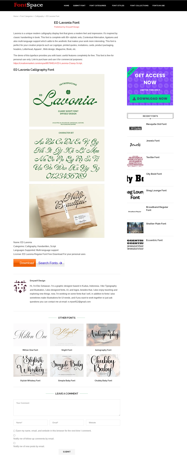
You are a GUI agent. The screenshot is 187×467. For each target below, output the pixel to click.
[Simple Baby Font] (67, 365)
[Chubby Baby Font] (103, 365)
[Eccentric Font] (135, 244)
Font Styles (118, 6)
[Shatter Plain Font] (135, 227)
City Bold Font (154, 174)
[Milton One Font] (30, 335)
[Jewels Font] (135, 144)
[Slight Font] (67, 335)
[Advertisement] (150, 39)
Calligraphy (39, 16)
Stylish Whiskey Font (30, 381)
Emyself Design (72, 27)
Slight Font (66, 350)
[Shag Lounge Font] (135, 194)
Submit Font (79, 6)
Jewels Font (153, 140)
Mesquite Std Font (156, 124)
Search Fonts (48, 263)
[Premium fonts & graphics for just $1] (150, 69)
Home (66, 6)
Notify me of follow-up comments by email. (33, 439)
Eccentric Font (154, 240)
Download (27, 263)
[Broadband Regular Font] (135, 211)
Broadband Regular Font (157, 208)
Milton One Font (30, 350)
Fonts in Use (159, 6)
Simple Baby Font (66, 381)
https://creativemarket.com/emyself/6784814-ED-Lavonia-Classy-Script (47, 63)
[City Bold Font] (135, 177)
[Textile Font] (135, 161)
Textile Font (152, 157)
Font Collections (139, 6)
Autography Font (103, 350)
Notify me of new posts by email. (29, 446)
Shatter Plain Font (156, 223)
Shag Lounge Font (156, 190)
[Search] (172, 5)
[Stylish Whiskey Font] (30, 365)
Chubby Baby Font (103, 381)
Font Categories (98, 6)
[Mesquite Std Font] (135, 128)
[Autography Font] (103, 335)
